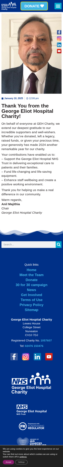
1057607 (46, 340)
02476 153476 (34, 345)
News (31, 290)
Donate (32, 280)
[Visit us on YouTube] (49, 356)
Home (31, 270)
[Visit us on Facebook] (59, 32)
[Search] (59, 244)
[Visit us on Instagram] (59, 39)
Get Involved (31, 295)
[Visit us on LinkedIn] (59, 45)
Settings (21, 462)
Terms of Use (31, 300)
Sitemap (31, 310)
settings (23, 457)
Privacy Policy (31, 305)
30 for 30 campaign (31, 285)
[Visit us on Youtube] (59, 51)
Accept (8, 462)
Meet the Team (31, 275)
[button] (58, 6)
